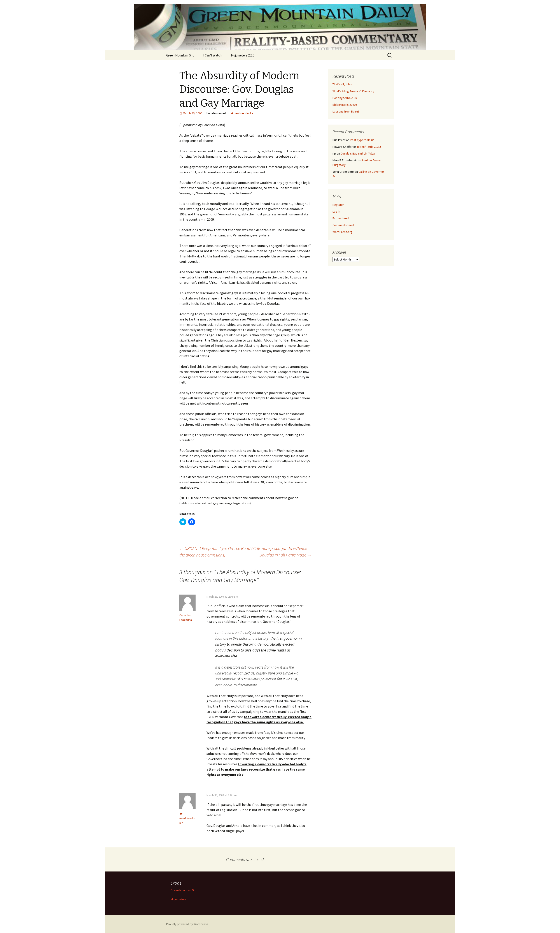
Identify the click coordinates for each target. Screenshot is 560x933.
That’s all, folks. (342, 84)
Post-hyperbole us (344, 98)
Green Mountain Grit (180, 55)
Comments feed (343, 225)
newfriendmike (244, 113)
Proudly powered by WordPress (187, 924)
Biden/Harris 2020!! (344, 105)
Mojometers (179, 899)
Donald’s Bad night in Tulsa (358, 153)
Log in (336, 211)
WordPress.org (342, 232)
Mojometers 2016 (242, 55)
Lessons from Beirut (345, 111)
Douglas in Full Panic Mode (285, 555)
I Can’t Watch (212, 55)
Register (338, 205)
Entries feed (340, 218)
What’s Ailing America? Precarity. (353, 91)
